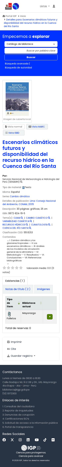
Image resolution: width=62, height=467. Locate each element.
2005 (31, 204)
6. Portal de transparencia (17, 427)
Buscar (31, 57)
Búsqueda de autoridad (18, 67)
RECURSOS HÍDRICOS (13, 224)
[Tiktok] (45, 440)
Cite (13, 349)
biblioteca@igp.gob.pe (16, 389)
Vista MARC (38, 126)
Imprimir (16, 342)
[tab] (17, 289)
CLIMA (17, 217)
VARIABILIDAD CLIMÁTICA (15, 221)
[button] (45, 6)
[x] (13, 440)
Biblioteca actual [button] (28, 304)
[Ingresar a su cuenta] (54, 6)
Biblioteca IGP (16, 6)
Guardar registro (21, 356)
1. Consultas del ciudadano (18, 406)
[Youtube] (37, 440)
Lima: (33, 201)
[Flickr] (54, 440)
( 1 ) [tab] (15, 281)
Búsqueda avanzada (16, 63)
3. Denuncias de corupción (18, 414)
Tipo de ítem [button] (10, 303)
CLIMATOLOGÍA (39, 224)
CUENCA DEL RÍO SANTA (15, 228)
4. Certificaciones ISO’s (15, 418)
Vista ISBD (13, 132)
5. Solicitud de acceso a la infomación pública (30, 423)
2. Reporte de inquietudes (17, 410)
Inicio (23, 16)
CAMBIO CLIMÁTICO (36, 217)
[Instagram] (21, 440)
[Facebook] (5, 440)
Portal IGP (11, 16)
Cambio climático (20, 196)
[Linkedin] (29, 440)
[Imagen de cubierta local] (17, 99)
